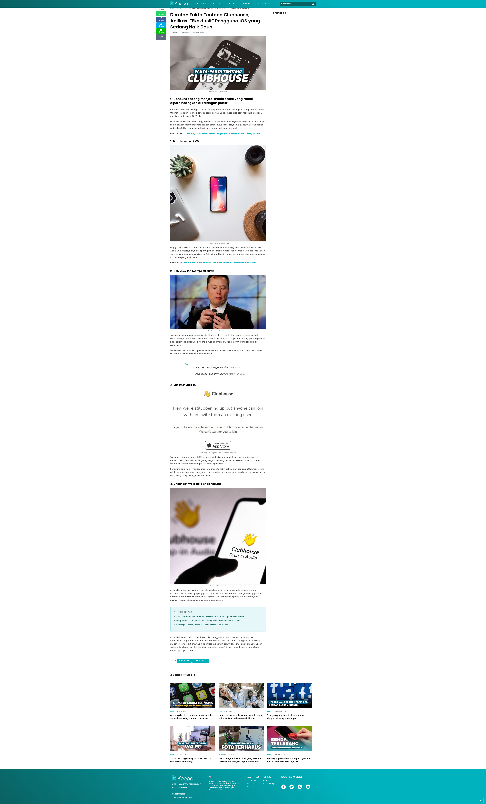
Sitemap (250, 787)
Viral (220, 712)
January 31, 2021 (235, 374)
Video (232, 3)
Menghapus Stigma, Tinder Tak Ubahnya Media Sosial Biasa (202, 624)
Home (172, 8)
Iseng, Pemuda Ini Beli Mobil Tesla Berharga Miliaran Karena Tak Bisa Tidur (208, 620)
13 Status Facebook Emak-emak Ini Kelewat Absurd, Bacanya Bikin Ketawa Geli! (210, 616)
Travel (247, 3)
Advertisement (253, 777)
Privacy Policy (268, 783)
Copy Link (161, 36)
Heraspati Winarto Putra (194, 33)
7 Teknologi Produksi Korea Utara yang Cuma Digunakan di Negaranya (222, 133)
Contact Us (251, 780)
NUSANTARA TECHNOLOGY (189, 784)
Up (480, 800)
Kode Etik (266, 780)
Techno (218, 3)
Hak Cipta (267, 777)
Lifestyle (200, 3)
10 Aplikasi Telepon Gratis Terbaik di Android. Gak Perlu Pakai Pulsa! (220, 262)
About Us (250, 783)
